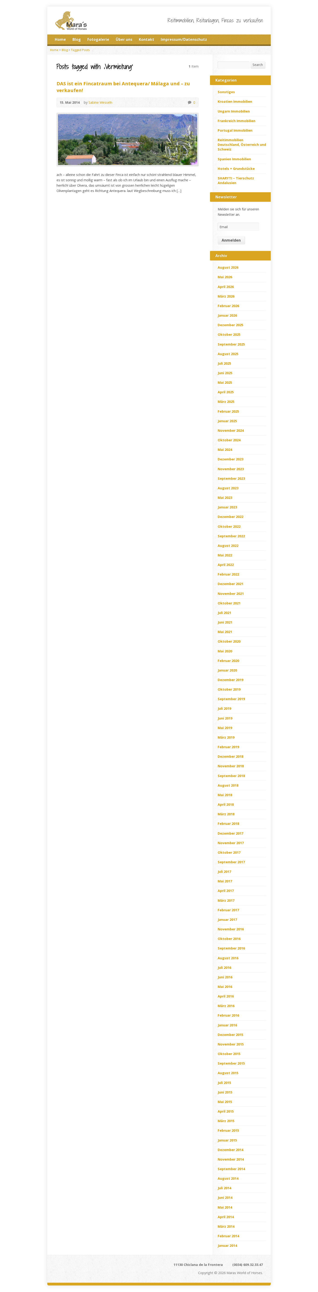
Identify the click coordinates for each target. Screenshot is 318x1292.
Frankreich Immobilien (236, 121)
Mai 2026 (225, 277)
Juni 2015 (225, 1092)
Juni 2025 (225, 373)
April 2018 (226, 804)
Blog (76, 39)
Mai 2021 (225, 632)
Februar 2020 (228, 660)
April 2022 (226, 564)
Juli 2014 (224, 1188)
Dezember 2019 (230, 680)
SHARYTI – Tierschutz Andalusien (236, 180)
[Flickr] (102, 1266)
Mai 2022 (225, 555)
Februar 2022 (228, 574)
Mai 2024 (225, 449)
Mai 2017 (225, 881)
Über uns (124, 39)
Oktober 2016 (229, 938)
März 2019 (226, 737)
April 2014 (226, 1217)
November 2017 (231, 843)
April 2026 (226, 286)
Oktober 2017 (229, 852)
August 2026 (228, 267)
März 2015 (226, 1121)
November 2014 (231, 1159)
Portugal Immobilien (235, 130)
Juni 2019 (225, 718)
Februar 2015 (228, 1130)
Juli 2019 (224, 708)
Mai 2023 (225, 497)
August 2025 (228, 354)
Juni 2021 (225, 622)
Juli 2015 (224, 1082)
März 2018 (226, 814)
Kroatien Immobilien (235, 101)
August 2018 (228, 785)
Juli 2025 (224, 363)
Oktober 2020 (229, 641)
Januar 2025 (227, 421)
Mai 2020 (225, 651)
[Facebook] (255, 39)
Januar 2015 (227, 1140)
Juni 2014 (225, 1197)
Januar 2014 (227, 1245)
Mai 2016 (225, 986)
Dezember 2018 (230, 756)
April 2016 (226, 996)
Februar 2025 (228, 411)
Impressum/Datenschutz (184, 39)
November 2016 (231, 929)
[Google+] (261, 39)
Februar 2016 (228, 1015)
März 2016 (226, 1006)
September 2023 (231, 478)
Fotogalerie (98, 39)
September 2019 (231, 699)
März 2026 (226, 296)
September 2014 (231, 1169)
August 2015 (228, 1073)
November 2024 (231, 430)
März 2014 (226, 1226)
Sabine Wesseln (100, 102)
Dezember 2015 (230, 1034)
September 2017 (231, 862)
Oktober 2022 (229, 526)
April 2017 (226, 890)
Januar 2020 (227, 670)
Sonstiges (226, 92)
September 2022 (231, 536)
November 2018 (231, 766)
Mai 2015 (225, 1102)
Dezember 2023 (230, 459)
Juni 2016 (225, 977)
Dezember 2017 (230, 833)
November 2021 (231, 593)
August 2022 (228, 545)
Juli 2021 (224, 612)
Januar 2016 (227, 1025)
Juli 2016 (224, 967)
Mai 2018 (225, 795)
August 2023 (228, 488)
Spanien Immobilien (234, 159)
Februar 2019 (228, 747)
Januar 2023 (227, 507)
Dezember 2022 (230, 516)
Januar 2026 (227, 315)
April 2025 (226, 392)
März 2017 (226, 900)
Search (258, 64)
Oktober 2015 (229, 1054)
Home (60, 39)
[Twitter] (248, 39)
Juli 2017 (224, 871)
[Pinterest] (89, 1266)
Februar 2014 (228, 1236)
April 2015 (226, 1111)
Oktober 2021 (229, 603)
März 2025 (226, 401)
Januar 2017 (227, 919)
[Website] (70, 1266)
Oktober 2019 (229, 689)
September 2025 (231, 344)
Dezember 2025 (230, 325)
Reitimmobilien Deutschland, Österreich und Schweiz (242, 144)
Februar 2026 (228, 306)
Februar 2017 (228, 910)
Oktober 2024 (229, 440)
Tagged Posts (80, 50)
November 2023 (231, 469)
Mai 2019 (225, 728)
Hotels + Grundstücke (236, 168)
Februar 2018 (228, 823)
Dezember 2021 (230, 584)
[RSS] (242, 39)
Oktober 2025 (229, 334)
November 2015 (231, 1044)
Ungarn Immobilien (234, 111)
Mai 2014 (225, 1207)
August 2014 (228, 1178)
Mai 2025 (225, 382)
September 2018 (231, 776)
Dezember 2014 (230, 1150)
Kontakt (146, 39)
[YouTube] (95, 1266)
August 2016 (228, 958)
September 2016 (231, 948)
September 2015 (231, 1063)
